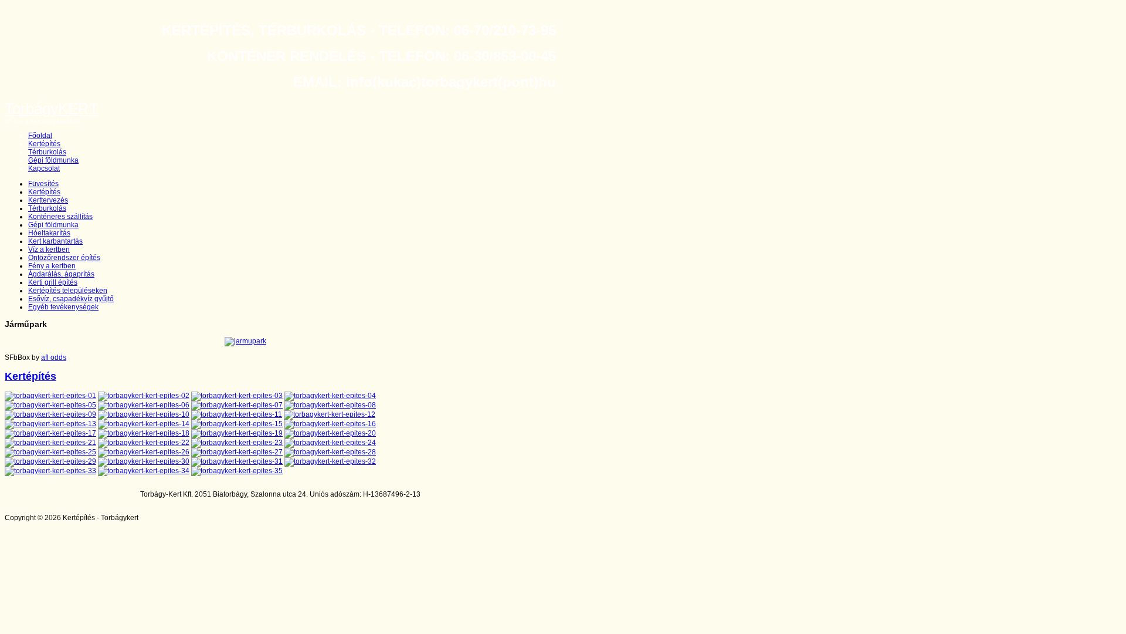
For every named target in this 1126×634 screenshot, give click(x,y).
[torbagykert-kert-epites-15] (237, 424)
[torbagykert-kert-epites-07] (237, 405)
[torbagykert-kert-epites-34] (143, 471)
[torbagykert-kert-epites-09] (50, 414)
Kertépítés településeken (67, 290)
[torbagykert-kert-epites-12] (329, 414)
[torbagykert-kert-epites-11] (236, 414)
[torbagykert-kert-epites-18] (143, 433)
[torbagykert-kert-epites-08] (330, 405)
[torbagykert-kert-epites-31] (237, 461)
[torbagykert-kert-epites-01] (50, 396)
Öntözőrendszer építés (64, 258)
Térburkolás (47, 152)
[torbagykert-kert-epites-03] (237, 396)
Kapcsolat (44, 168)
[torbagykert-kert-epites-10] (143, 414)
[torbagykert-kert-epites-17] (50, 433)
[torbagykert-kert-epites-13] (50, 424)
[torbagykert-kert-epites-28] (330, 452)
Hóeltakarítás (49, 233)
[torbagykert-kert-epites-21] (50, 443)
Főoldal (40, 135)
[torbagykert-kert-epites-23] (237, 443)
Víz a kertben (49, 249)
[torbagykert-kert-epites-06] (143, 405)
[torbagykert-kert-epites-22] (143, 443)
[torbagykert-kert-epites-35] (237, 471)
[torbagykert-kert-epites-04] (330, 396)
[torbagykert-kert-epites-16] (330, 424)
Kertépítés (44, 144)
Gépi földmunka (53, 160)
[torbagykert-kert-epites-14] (143, 424)
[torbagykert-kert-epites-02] (143, 396)
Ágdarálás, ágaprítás (61, 274)
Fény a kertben (52, 266)
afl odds (53, 357)
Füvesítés (43, 184)
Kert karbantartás (55, 241)
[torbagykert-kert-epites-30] (143, 461)
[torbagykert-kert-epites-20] (330, 433)
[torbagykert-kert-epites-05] (50, 405)
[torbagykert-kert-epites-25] (50, 452)
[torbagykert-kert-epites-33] (50, 471)
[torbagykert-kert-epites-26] (143, 452)
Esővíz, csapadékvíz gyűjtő (71, 299)
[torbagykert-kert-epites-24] (330, 443)
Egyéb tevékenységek (63, 307)
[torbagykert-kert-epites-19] (237, 433)
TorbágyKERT (52, 108)
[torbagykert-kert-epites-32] (330, 461)
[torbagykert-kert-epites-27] (237, 452)
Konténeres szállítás (60, 217)
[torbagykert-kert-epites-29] (50, 461)
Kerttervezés (48, 200)
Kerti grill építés (52, 282)
